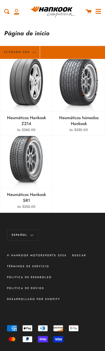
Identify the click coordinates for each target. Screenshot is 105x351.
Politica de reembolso (29, 277)
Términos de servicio (28, 266)
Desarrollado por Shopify (33, 299)
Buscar (79, 255)
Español (20, 235)
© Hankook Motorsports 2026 (37, 255)
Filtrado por (17, 52)
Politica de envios (25, 288)
